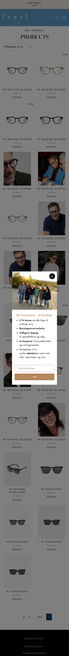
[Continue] (34, 377)
